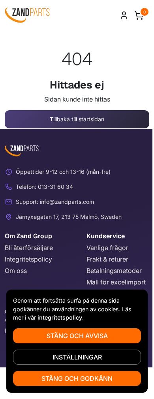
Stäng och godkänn (77, 378)
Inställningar (77, 357)
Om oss (16, 271)
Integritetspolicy (28, 259)
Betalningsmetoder (114, 271)
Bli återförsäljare (29, 248)
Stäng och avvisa (77, 336)
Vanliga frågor (107, 248)
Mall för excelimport (116, 282)
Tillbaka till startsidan (77, 119)
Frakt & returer (107, 259)
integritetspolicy (60, 317)
